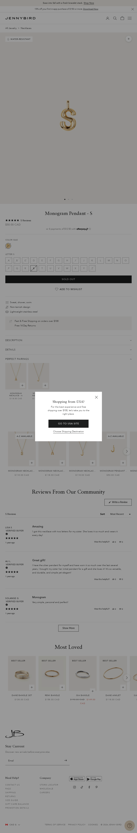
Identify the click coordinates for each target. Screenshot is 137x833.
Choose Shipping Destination (68, 431)
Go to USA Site (68, 423)
